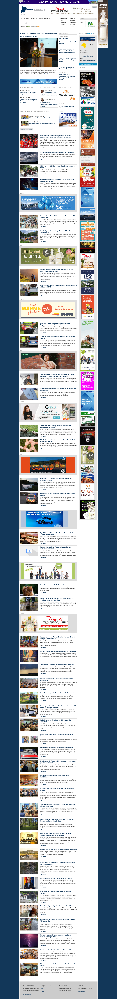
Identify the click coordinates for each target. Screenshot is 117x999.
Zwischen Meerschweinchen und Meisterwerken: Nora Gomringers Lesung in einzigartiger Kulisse (57, 375)
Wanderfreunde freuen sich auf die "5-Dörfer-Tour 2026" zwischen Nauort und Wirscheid (57, 599)
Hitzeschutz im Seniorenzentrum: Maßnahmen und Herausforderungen (56, 479)
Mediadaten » (62, 993)
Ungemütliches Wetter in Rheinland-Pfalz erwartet (56, 585)
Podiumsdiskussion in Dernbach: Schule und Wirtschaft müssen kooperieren (57, 805)
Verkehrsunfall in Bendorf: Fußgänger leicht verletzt (56, 748)
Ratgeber (39, 22)
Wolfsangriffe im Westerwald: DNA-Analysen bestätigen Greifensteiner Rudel (57, 863)
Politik (28, 18)
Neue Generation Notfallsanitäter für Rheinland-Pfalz (56, 950)
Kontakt (72, 26)
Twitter (42, 991)
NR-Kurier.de (63, 22)
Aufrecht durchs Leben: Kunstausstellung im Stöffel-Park (58, 651)
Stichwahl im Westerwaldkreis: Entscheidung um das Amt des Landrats (58, 389)
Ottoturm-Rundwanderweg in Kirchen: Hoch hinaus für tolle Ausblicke (29, 100)
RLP (50, 18)
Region (23, 18)
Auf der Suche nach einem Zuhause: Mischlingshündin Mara (57, 735)
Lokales (23, 22)
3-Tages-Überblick (87, 56)
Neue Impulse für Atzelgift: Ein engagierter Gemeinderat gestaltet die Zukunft (58, 762)
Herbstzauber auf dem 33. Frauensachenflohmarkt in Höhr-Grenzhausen (58, 217)
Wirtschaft (34, 18)
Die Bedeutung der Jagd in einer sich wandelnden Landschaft (55, 721)
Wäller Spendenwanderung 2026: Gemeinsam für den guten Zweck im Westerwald (56, 270)
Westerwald (25, 26)
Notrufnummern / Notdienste (67, 106)
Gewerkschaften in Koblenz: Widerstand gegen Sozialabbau (54, 776)
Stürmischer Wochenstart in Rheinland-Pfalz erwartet (57, 152)
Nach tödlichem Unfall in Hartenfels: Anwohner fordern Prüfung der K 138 (57, 920)
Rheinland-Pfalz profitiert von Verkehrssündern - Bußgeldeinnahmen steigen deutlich (55, 324)
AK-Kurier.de (63, 21)
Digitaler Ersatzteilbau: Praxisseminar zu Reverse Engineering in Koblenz (55, 548)
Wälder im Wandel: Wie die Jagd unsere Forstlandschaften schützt (58, 965)
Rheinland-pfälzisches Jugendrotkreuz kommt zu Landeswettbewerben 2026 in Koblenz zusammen (55, 136)
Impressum (72, 24)
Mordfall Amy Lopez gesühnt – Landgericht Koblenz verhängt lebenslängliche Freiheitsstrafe (56, 834)
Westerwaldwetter (86, 59)
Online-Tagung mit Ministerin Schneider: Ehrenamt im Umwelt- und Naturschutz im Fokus (57, 820)
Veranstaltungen (31, 22)
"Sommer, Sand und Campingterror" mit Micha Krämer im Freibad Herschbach (49, 93)
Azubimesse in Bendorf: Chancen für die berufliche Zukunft (56, 892)
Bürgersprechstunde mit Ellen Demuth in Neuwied (56, 878)
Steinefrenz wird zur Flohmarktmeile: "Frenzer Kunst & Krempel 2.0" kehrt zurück (57, 638)
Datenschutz (73, 22)
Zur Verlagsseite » (27, 994)
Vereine (40, 18)
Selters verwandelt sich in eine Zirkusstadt (39, 118)
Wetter (51, 22)
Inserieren (72, 18)
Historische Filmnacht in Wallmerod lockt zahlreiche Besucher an (56, 679)
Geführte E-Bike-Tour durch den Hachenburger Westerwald (58, 849)
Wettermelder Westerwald (88, 60)
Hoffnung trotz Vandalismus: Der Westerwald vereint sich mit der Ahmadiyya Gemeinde (58, 707)
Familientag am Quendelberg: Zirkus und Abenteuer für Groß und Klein (57, 232)
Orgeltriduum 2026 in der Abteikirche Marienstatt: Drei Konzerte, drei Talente (57, 534)
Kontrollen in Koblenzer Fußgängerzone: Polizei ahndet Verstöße (57, 337)
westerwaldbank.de (87, 64)
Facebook (64, 18)
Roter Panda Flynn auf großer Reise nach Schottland (56, 906)
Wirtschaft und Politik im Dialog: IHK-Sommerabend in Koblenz (57, 789)
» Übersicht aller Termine (26, 129)
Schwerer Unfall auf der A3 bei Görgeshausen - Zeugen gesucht (67, 59)
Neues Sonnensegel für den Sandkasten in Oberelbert (57, 693)
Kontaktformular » (82, 991)
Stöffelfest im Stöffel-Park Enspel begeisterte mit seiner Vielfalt (57, 167)
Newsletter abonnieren (65, 108)
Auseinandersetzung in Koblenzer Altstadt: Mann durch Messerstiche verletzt (67, 50)
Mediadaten (72, 20)
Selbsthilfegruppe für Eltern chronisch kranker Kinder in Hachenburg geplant (58, 440)
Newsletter (63, 24)
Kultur (46, 18)
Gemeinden (45, 22)
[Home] (21, 14)
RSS (42, 988)
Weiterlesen (47, 74)
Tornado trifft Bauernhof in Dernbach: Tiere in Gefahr (57, 665)
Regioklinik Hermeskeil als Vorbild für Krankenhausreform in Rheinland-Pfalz (58, 286)
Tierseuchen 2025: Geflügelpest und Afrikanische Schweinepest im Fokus (55, 426)
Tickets (81, 22)
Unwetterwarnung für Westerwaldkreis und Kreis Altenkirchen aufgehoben (55, 936)
